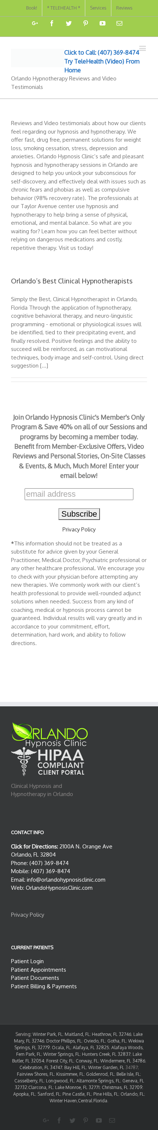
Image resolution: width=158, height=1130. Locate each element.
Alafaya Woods (127, 1047)
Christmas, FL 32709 (122, 1087)
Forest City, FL (59, 1061)
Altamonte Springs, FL (98, 1081)
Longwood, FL (60, 1081)
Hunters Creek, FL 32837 (106, 1054)
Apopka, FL (24, 1094)
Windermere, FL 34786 (122, 1061)
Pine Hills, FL (105, 1094)
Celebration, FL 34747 (40, 1067)
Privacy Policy (79, 529)
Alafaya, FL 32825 (91, 1047)
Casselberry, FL (29, 1081)
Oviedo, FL (94, 1041)
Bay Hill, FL (75, 1067)
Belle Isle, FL (128, 1074)
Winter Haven (63, 1100)
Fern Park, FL (28, 1054)
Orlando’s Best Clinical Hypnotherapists (72, 281)
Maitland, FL (77, 1034)
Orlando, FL (132, 1094)
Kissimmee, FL (70, 1074)
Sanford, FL (48, 1094)
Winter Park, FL (47, 1034)
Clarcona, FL (40, 1087)
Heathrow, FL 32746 (111, 1034)
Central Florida (92, 1100)
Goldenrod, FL (100, 1074)
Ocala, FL (61, 1047)
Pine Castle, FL (76, 1094)
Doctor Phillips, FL (64, 1041)
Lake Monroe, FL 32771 (77, 1087)
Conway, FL (87, 1061)
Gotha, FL (116, 1041)
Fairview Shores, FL (35, 1074)
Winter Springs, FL (61, 1054)
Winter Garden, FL (106, 1067)
